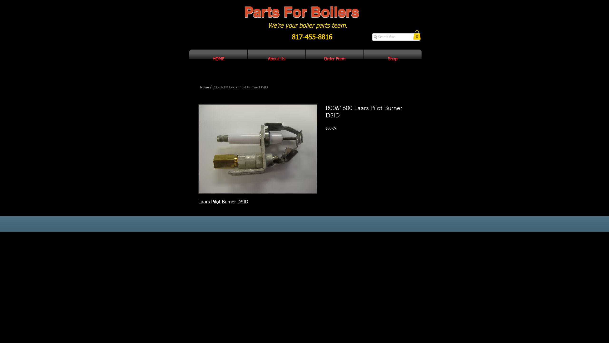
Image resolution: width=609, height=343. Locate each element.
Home (203, 87)
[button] (417, 35)
